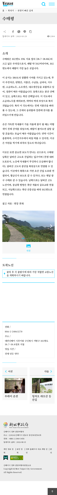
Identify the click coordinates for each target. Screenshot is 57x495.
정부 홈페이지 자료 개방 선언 (37, 451)
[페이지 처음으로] (52, 491)
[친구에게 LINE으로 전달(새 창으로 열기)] (25, 32)
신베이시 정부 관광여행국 (9, 4)
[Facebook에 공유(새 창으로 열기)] (13, 32)
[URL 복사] (30, 32)
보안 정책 (20, 451)
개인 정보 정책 (8, 451)
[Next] (51, 226)
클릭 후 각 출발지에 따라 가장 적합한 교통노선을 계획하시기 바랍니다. (30, 273)
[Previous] (5, 226)
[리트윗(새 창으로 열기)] (19, 32)
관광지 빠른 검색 (25, 10)
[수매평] (28, 226)
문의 (51, 451)
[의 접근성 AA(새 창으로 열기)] (16, 458)
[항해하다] (52, 4)
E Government (6, 458)
